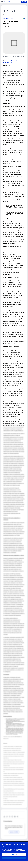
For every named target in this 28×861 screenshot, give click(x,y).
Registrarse (14, 854)
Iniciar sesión (14, 858)
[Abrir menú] (2, 2)
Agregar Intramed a (18, 18)
